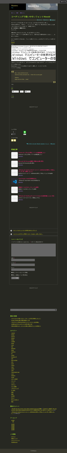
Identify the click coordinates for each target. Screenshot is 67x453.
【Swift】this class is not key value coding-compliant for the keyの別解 (26, 408)
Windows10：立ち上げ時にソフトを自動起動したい (32, 152)
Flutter (12, 339)
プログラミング (15, 388)
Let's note (34, 143)
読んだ (12, 397)
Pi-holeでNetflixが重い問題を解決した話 (20, 320)
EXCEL (13, 336)
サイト (12, 267)
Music (12, 350)
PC (12, 353)
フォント (47, 143)
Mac (12, 346)
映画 (12, 394)
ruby (12, 358)
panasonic (43, 143)
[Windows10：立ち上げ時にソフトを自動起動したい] (14, 155)
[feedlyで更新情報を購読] (12, 140)
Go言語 (13, 341)
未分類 (12, 396)
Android (13, 333)
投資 (12, 392)
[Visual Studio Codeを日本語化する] (14, 181)
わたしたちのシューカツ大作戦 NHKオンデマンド (25, 230)
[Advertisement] (33, 117)
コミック (13, 380)
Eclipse (12, 334)
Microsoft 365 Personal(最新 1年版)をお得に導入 (31, 161)
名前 (13, 258)
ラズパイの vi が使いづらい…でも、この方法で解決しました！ (26, 318)
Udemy (12, 365)
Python (12, 355)
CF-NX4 (30, 143)
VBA (12, 370)
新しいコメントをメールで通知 (20, 272)
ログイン (13, 436)
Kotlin (12, 343)
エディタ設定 (14, 379)
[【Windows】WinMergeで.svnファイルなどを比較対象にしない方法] (14, 198)
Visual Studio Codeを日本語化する (27, 178)
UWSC (12, 368)
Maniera (14, 5)
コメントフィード (15, 440)
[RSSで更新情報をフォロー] (15, 140)
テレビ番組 (14, 386)
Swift (12, 363)
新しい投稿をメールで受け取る (20, 275)
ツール (12, 382)
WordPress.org (14, 442)
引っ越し (13, 390)
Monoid (13, 42)
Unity (12, 367)
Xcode (12, 377)
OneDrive (13, 351)
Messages (13, 348)
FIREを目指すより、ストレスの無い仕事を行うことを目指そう (26, 326)
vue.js (12, 373)
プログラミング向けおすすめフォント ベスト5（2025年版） (25, 322)
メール (13, 262)
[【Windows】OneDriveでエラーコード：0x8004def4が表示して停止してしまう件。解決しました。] (14, 172)
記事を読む (20, 156)
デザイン (13, 384)
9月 (13, 421)
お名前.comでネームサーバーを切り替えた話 (21, 324)
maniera (53, 143)
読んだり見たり (15, 399)
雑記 (12, 401)
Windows (53, 20)
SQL (12, 362)
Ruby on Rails (14, 360)
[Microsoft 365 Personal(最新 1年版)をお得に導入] (14, 164)
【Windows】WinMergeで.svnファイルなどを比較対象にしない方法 (36, 196)
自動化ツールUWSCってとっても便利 (28, 187)
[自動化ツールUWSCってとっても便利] (14, 190)
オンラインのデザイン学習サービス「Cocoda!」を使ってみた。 (28, 234)
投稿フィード (14, 438)
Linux (12, 345)
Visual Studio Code (15, 372)
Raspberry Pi (14, 357)
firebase (13, 338)
